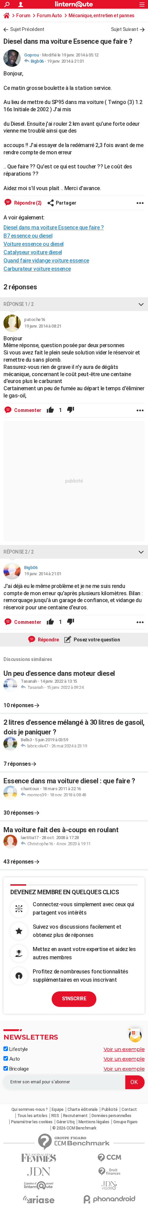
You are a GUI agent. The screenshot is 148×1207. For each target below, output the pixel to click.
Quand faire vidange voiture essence (46, 260)
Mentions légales (93, 1122)
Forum (23, 15)
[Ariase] (38, 1199)
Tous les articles (32, 1115)
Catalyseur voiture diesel (32, 252)
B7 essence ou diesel (27, 236)
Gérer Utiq (65, 1122)
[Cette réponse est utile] (50, 410)
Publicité (110, 1109)
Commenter (27, 410)
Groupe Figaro (125, 1122)
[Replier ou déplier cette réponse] (141, 304)
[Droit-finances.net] (109, 1171)
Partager (66, 203)
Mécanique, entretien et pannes (101, 15)
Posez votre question (96, 639)
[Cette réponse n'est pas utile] (70, 410)
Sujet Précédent (27, 29)
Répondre (48, 639)
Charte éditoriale (82, 1109)
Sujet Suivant (124, 29)
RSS (55, 1115)
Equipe (58, 1109)
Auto (14, 1059)
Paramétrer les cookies (32, 1122)
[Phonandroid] (109, 1199)
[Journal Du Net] (38, 1171)
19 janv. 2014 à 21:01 (65, 61)
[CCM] (109, 1158)
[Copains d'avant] (38, 1185)
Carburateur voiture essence (37, 269)
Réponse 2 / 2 (18, 552)
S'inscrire (74, 998)
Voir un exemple (124, 1049)
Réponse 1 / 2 (18, 304)
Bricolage (18, 1069)
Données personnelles (111, 1115)
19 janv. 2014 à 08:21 (42, 326)
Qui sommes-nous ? (29, 1109)
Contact (129, 1109)
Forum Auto (49, 15)
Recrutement (75, 1115)
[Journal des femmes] (38, 1158)
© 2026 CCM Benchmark (74, 1128)
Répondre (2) (27, 203)
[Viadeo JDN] (109, 1185)
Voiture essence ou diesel (33, 244)
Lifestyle (18, 1049)
